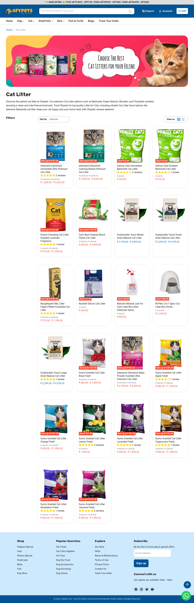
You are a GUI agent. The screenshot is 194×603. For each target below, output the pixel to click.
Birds (19, 564)
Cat (30, 20)
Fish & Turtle (76, 20)
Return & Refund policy (106, 555)
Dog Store (22, 573)
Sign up (141, 563)
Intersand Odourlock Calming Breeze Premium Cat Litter (92, 169)
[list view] (183, 119)
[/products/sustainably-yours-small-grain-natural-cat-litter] (170, 215)
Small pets (22, 560)
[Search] (130, 11)
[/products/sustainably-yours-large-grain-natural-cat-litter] (55, 353)
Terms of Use (102, 560)
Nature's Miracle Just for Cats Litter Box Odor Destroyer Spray (130, 306)
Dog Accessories (65, 564)
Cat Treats (61, 546)
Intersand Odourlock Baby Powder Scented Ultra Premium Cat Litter (131, 376)
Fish (19, 568)
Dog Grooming (63, 568)
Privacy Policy (102, 564)
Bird (60, 20)
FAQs (97, 551)
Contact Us (100, 568)
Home (9, 20)
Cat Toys (60, 555)
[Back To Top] (187, 584)
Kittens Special (24, 555)
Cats (19, 551)
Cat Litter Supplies (65, 551)
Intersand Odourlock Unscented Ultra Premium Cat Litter (54, 169)
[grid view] (179, 119)
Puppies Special (25, 546)
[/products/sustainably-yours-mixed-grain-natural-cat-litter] (132, 215)
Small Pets (45, 20)
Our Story (99, 546)
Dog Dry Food (63, 560)
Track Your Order (109, 20)
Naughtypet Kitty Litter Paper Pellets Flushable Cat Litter (55, 306)
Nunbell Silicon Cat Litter (92, 303)
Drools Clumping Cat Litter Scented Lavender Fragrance (54, 238)
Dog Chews (62, 573)
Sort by (43, 119)
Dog (19, 20)
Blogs (91, 20)
